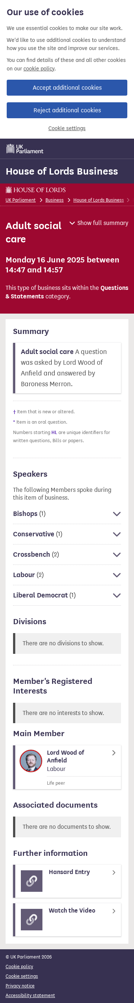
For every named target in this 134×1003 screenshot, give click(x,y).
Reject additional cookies (67, 110)
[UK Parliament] (25, 148)
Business (54, 200)
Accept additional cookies (67, 87)
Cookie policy (19, 966)
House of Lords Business (62, 171)
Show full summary (102, 222)
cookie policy (38, 69)
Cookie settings (67, 128)
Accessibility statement (30, 995)
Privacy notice (20, 986)
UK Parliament (21, 200)
